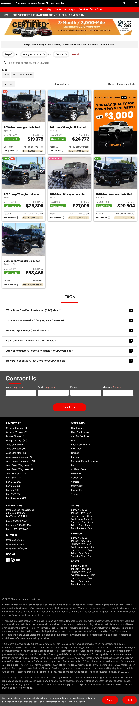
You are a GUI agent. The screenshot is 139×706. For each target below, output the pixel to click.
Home (6, 15)
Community (77, 486)
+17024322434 (23, 525)
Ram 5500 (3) (13, 494)
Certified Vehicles (80, 436)
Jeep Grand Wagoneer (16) (19, 465)
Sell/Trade (76, 448)
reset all (75, 54)
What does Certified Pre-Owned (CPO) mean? (33, 310)
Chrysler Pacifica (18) (17, 428)
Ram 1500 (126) (14, 477)
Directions (76, 473)
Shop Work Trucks (80, 444)
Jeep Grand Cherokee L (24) (20, 461)
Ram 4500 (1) (12, 490)
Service (75, 457)
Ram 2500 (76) (13, 481)
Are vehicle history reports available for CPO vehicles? (39, 350)
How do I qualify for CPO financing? (27, 330)
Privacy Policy (78, 490)
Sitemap (75, 494)
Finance (75, 452)
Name (14, 387)
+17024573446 (20, 529)
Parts (73, 465)
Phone (73, 387)
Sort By (112, 84)
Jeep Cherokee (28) (16, 444)
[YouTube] (18, 560)
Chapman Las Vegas (16, 548)
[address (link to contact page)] (124, 3)
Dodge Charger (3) (15, 436)
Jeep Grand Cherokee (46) (19, 457)
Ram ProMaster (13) (16, 498)
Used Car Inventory (81, 432)
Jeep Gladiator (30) (16, 452)
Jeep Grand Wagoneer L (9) (20, 469)
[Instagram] (13, 560)
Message (113, 387)
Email (46, 387)
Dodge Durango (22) (16, 440)
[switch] (135, 3)
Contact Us (76, 477)
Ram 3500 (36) (13, 486)
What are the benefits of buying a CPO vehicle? (35, 320)
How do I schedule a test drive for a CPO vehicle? (36, 360)
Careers (75, 481)
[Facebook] (8, 560)
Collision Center (79, 469)
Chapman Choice (15, 540)
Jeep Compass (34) (16, 448)
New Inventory (78, 428)
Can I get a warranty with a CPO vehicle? (31, 340)
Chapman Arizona (15, 544)
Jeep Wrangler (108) (16, 473)
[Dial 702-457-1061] (129, 3)
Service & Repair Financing (84, 461)
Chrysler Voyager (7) (16, 432)
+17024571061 (20, 521)
